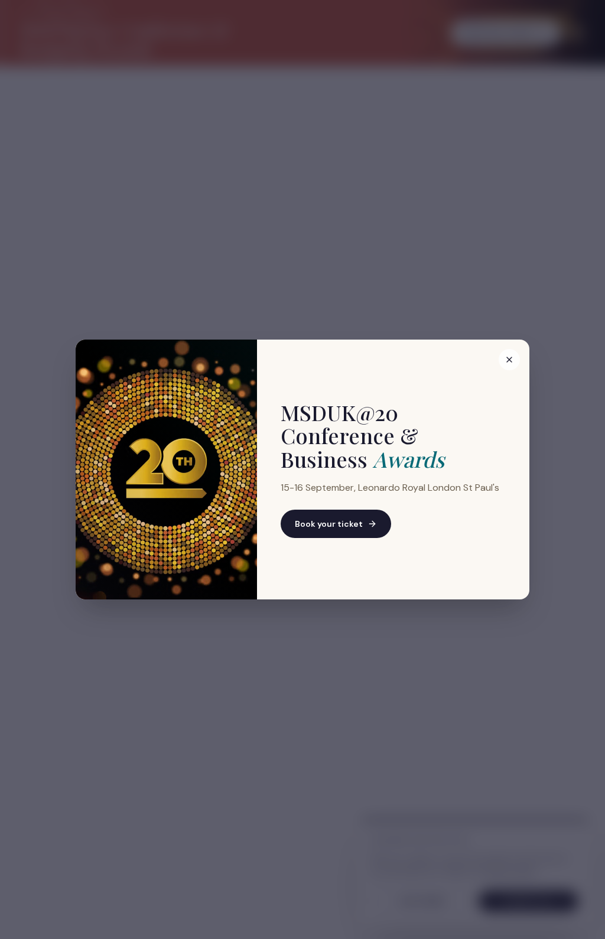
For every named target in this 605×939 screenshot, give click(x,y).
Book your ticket (329, 524)
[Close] (509, 359)
